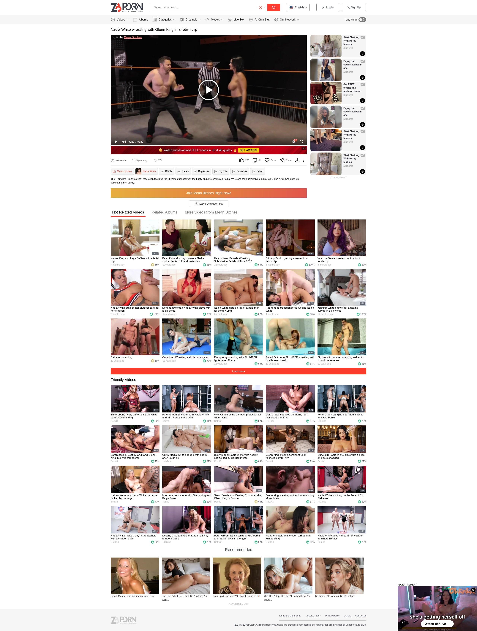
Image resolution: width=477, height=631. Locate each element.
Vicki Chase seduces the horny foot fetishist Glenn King (286, 416)
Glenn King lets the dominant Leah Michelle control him (286, 456)
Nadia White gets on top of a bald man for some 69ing (236, 309)
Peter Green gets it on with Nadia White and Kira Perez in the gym (185, 416)
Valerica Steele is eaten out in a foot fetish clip (339, 260)
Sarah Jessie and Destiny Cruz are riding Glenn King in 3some (238, 497)
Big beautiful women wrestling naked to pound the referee (341, 359)
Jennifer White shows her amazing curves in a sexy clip (338, 309)
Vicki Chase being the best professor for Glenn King (237, 416)
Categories (165, 19)
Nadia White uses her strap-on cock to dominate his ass (340, 537)
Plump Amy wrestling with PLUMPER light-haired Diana (235, 359)
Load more (238, 371)
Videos (121, 19)
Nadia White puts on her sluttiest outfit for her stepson (135, 309)
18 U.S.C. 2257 (313, 615)
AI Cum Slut (262, 19)
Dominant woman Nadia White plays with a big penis (186, 309)
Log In (330, 7)
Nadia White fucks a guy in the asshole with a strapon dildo (133, 537)
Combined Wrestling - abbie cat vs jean (185, 357)
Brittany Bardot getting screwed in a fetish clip (287, 260)
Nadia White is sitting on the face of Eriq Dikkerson (341, 497)
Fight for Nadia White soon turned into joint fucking (288, 537)
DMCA (347, 615)
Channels (191, 19)
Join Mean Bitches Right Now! (208, 193)
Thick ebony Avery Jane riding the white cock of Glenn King (134, 416)
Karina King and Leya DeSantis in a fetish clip (135, 260)
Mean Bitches (133, 37)
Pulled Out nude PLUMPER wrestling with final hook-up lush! (290, 359)
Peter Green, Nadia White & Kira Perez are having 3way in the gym (237, 537)
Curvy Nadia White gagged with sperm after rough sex (185, 456)
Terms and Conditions (290, 615)
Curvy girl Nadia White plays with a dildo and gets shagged (341, 456)
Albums (143, 19)
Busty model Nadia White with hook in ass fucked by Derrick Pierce (236, 456)
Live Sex (239, 19)
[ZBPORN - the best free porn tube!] (127, 7)
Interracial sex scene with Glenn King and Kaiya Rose (186, 497)
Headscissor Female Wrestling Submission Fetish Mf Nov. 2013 (233, 260)
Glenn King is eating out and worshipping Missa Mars (290, 497)
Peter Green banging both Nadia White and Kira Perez (340, 416)
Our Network (288, 19)
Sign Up (356, 7)
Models (215, 19)
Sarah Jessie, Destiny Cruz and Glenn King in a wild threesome (133, 456)
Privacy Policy (332, 615)
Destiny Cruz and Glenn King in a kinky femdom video (185, 537)
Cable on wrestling (121, 357)
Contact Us (360, 615)
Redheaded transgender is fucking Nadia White (290, 309)
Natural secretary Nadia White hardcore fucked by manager (134, 497)
